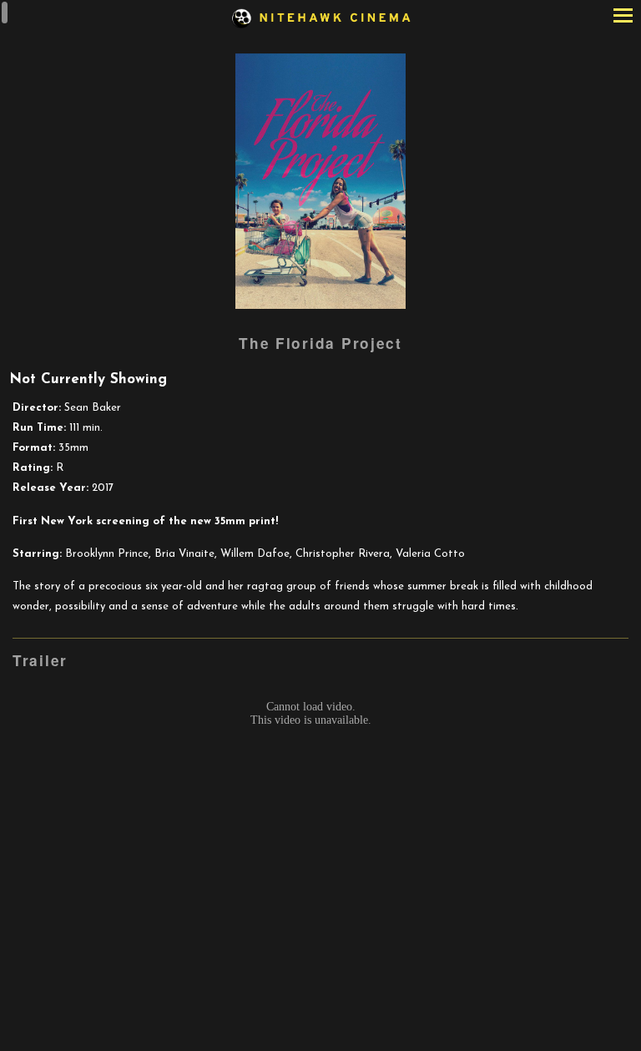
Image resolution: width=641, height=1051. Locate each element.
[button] (623, 17)
